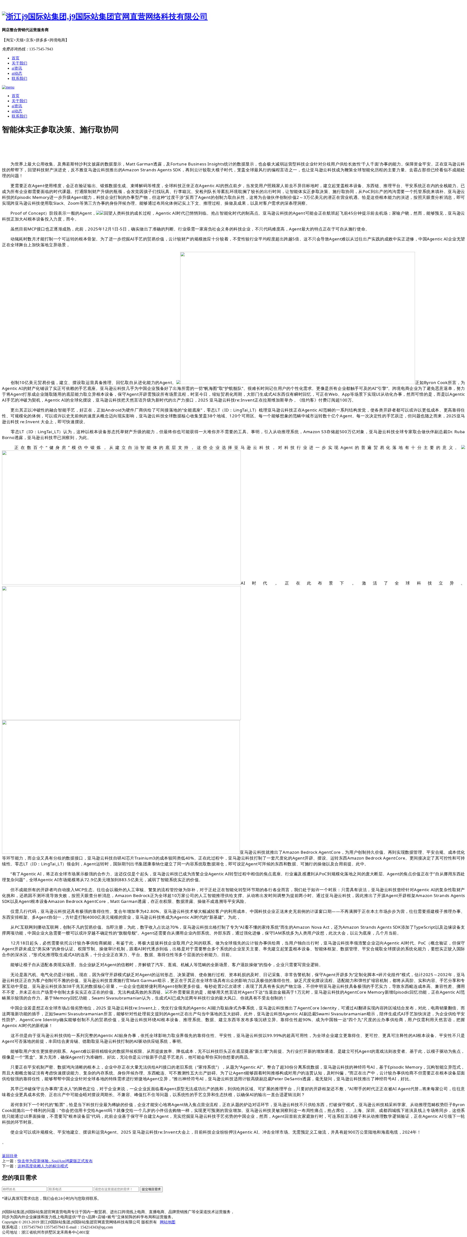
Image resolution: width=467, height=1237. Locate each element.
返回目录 (10, 1156)
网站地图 (167, 1222)
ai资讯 (17, 68)
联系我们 (19, 78)
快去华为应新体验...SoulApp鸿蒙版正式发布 (55, 1161)
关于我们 (19, 63)
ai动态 (17, 73)
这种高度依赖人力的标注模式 (43, 1166)
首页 (15, 58)
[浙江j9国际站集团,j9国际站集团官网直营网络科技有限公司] (233, 16)
